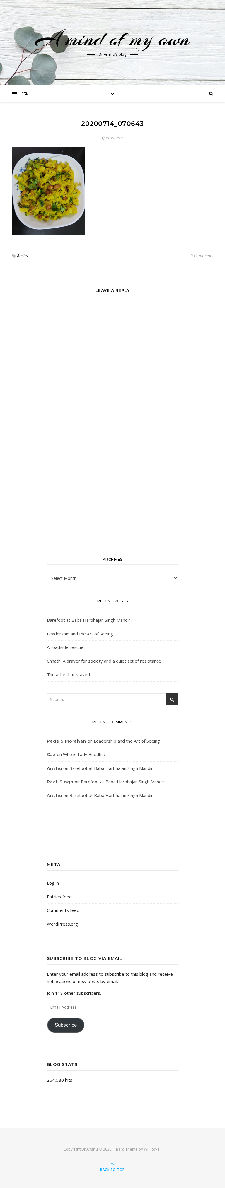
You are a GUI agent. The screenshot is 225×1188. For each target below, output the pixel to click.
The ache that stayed (68, 674)
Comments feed (63, 910)
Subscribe (66, 1025)
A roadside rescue (65, 647)
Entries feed (59, 897)
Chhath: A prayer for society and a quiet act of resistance (104, 661)
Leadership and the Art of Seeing (80, 634)
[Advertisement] (112, 502)
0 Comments (201, 255)
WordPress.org (62, 924)
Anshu (22, 255)
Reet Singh (60, 781)
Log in (53, 883)
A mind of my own (112, 38)
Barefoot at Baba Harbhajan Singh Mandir (88, 620)
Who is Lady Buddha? (84, 754)
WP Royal (152, 1149)
